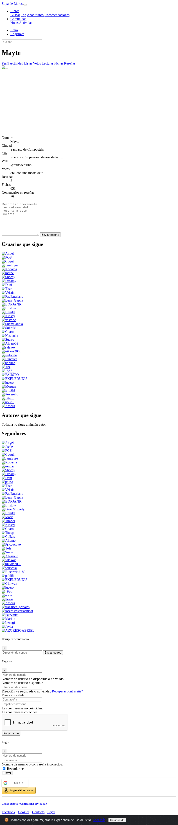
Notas (14, 23)
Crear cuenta (10, 803)
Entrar (7, 773)
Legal (51, 812)
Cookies (23, 812)
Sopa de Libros (12, 3)
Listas (28, 63)
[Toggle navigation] (25, 4)
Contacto (38, 812)
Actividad (26, 23)
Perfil (5, 63)
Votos (37, 63)
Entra (14, 30)
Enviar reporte (50, 234)
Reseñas (69, 63)
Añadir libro (35, 15)
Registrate (17, 34)
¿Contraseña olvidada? (32, 803)
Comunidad (18, 19)
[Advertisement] (89, 101)
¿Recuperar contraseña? (66, 691)
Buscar (15, 15)
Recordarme (15, 768)
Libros (14, 11)
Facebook (8, 812)
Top (23, 15)
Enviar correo (52, 652)
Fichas (58, 63)
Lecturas (47, 63)
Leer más (99, 820)
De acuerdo (117, 820)
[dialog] (89, 772)
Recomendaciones (56, 15)
